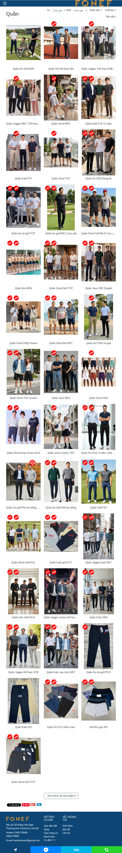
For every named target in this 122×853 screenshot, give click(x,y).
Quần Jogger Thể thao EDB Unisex (101, 68)
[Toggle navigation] (4, 3)
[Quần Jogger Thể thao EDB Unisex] (98, 42)
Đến (69, 10)
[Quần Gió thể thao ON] (61, 42)
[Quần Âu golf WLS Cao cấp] (61, 207)
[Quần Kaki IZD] (23, 701)
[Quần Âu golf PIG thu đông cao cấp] (23, 481)
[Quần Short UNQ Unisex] (23, 317)
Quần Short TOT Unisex (23, 398)
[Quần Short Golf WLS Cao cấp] (98, 207)
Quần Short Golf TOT (61, 288)
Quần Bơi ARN (23, 288)
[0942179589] (76, 849)
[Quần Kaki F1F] (23, 152)
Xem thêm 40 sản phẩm (61, 795)
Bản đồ (66, 829)
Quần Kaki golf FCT (61, 562)
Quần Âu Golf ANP (23, 68)
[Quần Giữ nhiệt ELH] (23, 591)
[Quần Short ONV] (98, 371)
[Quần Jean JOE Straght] (98, 262)
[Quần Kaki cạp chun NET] (61, 646)
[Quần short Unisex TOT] (61, 426)
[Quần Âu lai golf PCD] (98, 646)
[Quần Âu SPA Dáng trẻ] (98, 152)
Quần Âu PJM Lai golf (98, 343)
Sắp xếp (110, 16)
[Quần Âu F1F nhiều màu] (61, 701)
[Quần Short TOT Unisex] (23, 371)
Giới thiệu (68, 825)
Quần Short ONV (98, 398)
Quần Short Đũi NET (61, 343)
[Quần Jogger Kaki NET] (98, 536)
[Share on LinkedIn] (39, 804)
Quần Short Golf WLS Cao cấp (98, 233)
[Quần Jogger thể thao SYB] (23, 646)
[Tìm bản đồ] (15, 849)
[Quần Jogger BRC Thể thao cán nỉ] (23, 97)
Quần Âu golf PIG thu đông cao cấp (26, 507)
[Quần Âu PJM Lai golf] (98, 317)
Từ (48, 10)
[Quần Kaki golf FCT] (61, 536)
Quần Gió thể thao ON (60, 68)
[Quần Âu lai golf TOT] (23, 207)
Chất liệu (109, 10)
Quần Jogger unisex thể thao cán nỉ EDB (67, 617)
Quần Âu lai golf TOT (23, 233)
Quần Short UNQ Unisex (23, 343)
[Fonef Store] (94, 3)
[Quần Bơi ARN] (23, 262)
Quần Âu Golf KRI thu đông (61, 507)
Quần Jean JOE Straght (98, 288)
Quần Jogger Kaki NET (98, 562)
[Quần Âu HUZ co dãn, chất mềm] (98, 426)
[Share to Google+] (32, 804)
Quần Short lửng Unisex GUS (23, 453)
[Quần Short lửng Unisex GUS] (23, 426)
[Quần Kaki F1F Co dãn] (98, 97)
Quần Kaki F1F (23, 178)
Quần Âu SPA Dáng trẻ (99, 178)
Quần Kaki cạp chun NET (61, 672)
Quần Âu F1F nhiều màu (61, 727)
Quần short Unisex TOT (61, 453)
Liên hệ (66, 833)
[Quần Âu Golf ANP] (23, 42)
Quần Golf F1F (98, 507)
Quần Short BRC (61, 123)
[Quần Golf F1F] (98, 481)
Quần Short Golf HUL (23, 562)
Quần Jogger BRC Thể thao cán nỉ (25, 123)
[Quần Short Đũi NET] (61, 317)
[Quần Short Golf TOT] (61, 262)
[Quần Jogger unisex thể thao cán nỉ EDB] (61, 591)
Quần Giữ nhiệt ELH (23, 617)
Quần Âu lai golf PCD (98, 672)
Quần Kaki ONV (99, 617)
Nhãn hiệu (95, 10)
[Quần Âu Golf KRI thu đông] (61, 481)
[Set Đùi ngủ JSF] (98, 701)
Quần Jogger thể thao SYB (23, 672)
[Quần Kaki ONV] (98, 591)
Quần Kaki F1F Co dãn (99, 123)
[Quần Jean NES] (61, 371)
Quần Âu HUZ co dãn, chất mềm (99, 453)
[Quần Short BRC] (61, 97)
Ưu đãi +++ (50, 840)
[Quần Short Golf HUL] (23, 536)
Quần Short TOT (61, 178)
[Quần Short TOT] (61, 152)
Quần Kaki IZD (23, 727)
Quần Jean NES (61, 398)
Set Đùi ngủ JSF (98, 727)
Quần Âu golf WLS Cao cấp (61, 233)
